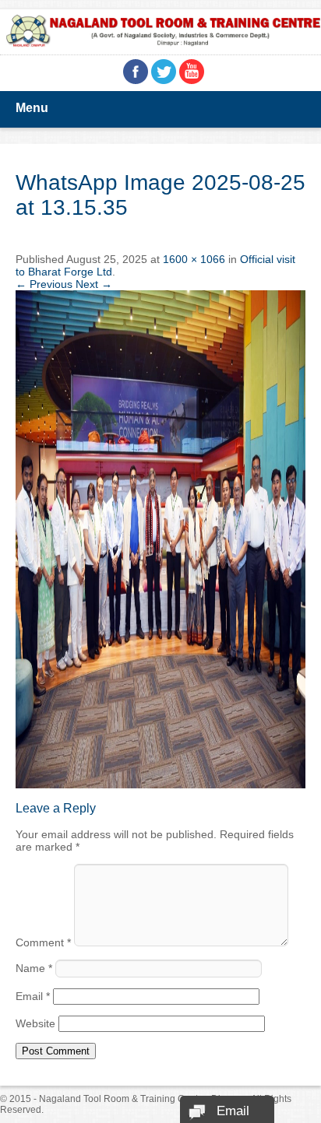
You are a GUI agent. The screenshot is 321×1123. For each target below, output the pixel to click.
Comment (43, 942)
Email (33, 996)
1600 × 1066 (194, 259)
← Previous (44, 284)
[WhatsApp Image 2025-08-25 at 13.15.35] (160, 784)
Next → (94, 284)
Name (34, 968)
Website (35, 1023)
